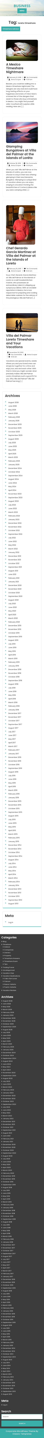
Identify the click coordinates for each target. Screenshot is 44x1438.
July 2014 (12, 863)
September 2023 (15, 497)
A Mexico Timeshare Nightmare (15, 68)
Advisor (7, 947)
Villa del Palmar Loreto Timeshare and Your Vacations (20, 341)
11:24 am (27, 79)
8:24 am (27, 271)
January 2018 (13, 710)
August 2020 (13, 600)
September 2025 (15, 435)
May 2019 (12, 651)
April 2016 (12, 786)
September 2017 (15, 724)
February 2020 (14, 622)
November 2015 (14, 805)
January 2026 (13, 420)
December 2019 (14, 625)
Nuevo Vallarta (10, 984)
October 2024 (14, 472)
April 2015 (12, 830)
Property (7, 956)
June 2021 (12, 574)
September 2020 (15, 596)
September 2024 (15, 475)
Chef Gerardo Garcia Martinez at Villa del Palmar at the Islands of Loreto (21, 255)
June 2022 (12, 541)
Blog (4, 941)
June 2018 (12, 691)
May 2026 (12, 410)
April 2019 (12, 655)
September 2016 (15, 768)
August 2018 (13, 684)
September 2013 (15, 900)
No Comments (30, 77)
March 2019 (12, 658)
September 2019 (15, 636)
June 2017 (12, 735)
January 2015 (13, 841)
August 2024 (13, 479)
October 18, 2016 (14, 163)
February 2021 (13, 578)
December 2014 (14, 845)
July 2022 (12, 538)
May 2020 (12, 611)
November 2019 (14, 629)
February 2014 (14, 881)
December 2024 (15, 468)
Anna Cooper (14, 79)
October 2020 (14, 592)
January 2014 (13, 885)
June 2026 (12, 406)
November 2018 (14, 673)
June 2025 (12, 446)
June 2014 (12, 867)
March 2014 (12, 878)
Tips (5, 964)
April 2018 (12, 698)
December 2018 (14, 669)
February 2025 (14, 461)
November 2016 (14, 761)
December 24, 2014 (15, 352)
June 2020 (12, 607)
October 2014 (14, 852)
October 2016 (13, 764)
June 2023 (12, 508)
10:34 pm (27, 165)
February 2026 (14, 417)
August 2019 (13, 640)
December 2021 (14, 556)
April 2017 (12, 742)
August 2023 (13, 501)
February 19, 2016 (14, 269)
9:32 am (12, 357)
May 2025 (12, 450)
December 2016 (14, 757)
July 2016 (11, 775)
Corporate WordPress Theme (21, 1431)
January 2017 (13, 753)
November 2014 (14, 849)
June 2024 (12, 483)
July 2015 (12, 819)
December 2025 (15, 424)
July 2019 (11, 644)
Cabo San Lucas (10, 978)
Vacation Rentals (9, 990)
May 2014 (12, 871)
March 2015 (12, 834)
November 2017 (14, 717)
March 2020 (13, 618)
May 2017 (12, 739)
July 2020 (12, 603)
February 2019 (14, 662)
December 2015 (14, 801)
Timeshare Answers (12, 958)
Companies (9, 950)
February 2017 (14, 750)
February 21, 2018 (14, 77)
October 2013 (13, 896)
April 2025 (12, 453)
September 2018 (15, 680)
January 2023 (13, 519)
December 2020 (15, 585)
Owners (7, 953)
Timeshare (7, 944)
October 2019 (13, 633)
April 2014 (12, 874)
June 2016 (12, 779)
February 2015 (14, 838)
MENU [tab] (22, 10)
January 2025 (13, 464)
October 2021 (13, 563)
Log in (10, 922)
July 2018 (11, 688)
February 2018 (14, 706)
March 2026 (13, 413)
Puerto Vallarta (10, 987)
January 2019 (13, 666)
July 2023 (12, 505)
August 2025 (13, 439)
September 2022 (15, 534)
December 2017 (14, 713)
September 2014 (15, 856)
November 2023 (14, 494)
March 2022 (13, 549)
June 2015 (12, 823)
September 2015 (15, 812)
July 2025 (12, 442)
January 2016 (13, 797)
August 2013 (13, 903)
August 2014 (13, 859)
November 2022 (14, 527)
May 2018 (12, 695)
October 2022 (14, 530)
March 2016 (12, 790)
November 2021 (14, 559)
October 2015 (14, 808)
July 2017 (11, 731)
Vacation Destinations (11, 976)
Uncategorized (9, 970)
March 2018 (12, 702)
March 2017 (12, 746)
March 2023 (13, 512)
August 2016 (13, 772)
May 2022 (12, 545)
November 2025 (15, 428)
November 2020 (14, 589)
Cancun (7, 981)
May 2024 (12, 486)
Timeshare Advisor (10, 29)
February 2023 (14, 516)
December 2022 (14, 523)
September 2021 (15, 567)
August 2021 (13, 571)
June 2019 (12, 647)
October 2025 (14, 431)
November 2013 (14, 892)
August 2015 (13, 816)
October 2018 (13, 677)
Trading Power (8, 967)
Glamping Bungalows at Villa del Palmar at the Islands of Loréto (21, 152)
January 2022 (13, 552)
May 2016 (12, 783)
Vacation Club (8, 973)
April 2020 (12, 614)
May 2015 (12, 827)
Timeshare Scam (11, 961)
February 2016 (14, 794)
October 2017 (13, 720)
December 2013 (14, 889)
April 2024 (12, 490)
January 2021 (13, 581)
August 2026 (13, 402)
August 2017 (13, 728)
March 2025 (13, 457)
